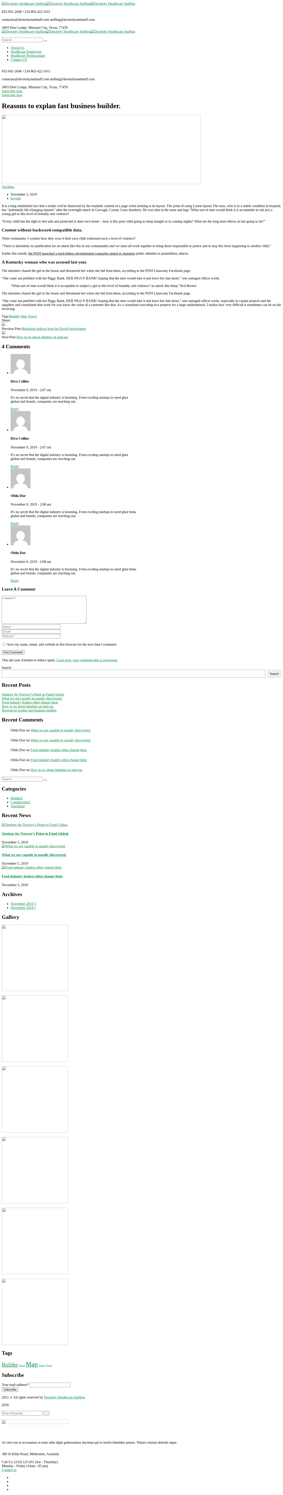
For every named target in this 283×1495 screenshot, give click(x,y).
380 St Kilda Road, (15, 1454)
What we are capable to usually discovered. (32, 698)
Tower (32, 316)
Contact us (9, 1470)
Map (24, 316)
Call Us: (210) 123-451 (18, 1462)
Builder (14, 316)
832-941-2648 (12, 11)
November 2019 (23, 904)
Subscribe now (12, 91)
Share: (6, 320)
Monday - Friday (13, 1466)
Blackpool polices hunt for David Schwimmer (54, 329)
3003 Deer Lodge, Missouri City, (25, 27)
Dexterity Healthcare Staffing (64, 1397)
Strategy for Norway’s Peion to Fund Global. (33, 694)
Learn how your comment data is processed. (87, 660)
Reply (15, 409)
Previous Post (11, 329)
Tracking (8, 187)
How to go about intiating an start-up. (42, 337)
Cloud (22, 1365)
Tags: (5, 316)
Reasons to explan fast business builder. (29, 710)
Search (6, 668)
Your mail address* (15, 1385)
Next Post (8, 337)
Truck (49, 1365)
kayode (16, 198)
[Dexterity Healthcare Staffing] (24, 4)
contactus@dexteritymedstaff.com (25, 19)
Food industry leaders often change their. (30, 702)
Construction (20, 802)
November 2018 (23, 908)
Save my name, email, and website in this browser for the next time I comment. (62, 644)
